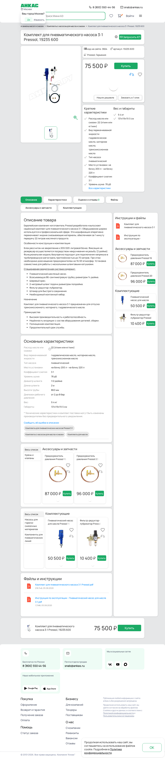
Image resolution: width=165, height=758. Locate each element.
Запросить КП (131, 37)
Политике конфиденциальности (103, 751)
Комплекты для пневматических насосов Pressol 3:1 (49, 428)
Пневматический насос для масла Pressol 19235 (140, 300)
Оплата (25, 720)
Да (28, 19)
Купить (126, 66)
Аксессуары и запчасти (38, 207)
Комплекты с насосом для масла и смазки (44, 434)
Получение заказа (32, 715)
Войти (130, 16)
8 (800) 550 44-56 (34, 666)
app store (49, 688)
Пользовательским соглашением (118, 716)
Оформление (29, 704)
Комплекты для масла (78, 434)
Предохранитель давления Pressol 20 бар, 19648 (141, 275)
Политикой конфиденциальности (118, 713)
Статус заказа (29, 733)
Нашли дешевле (105, 97)
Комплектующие (72, 207)
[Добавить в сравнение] (132, 74)
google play (31, 688)
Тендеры (71, 710)
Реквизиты (72, 733)
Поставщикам (74, 715)
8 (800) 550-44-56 (104, 7)
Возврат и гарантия (33, 710)
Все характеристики (100, 188)
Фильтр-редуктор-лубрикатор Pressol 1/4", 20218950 (141, 318)
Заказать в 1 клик (130, 97)
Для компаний (74, 704)
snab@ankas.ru (133, 7)
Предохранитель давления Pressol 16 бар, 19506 (141, 258)
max (125, 664)
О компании (73, 728)
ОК (152, 747)
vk (110, 664)
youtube (118, 664)
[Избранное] (111, 16)
